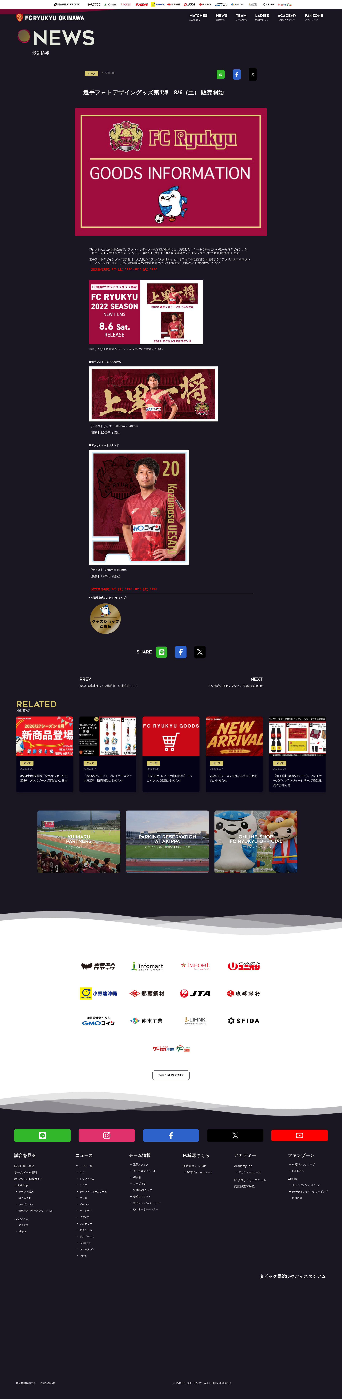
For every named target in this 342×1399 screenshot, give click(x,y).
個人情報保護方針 (26, 1383)
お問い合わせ (47, 1383)
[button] (198, 18)
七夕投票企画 (113, 249)
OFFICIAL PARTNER (171, 1075)
